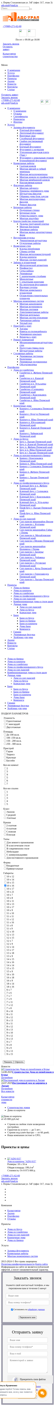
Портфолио (13, 75)
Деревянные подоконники (33, 361)
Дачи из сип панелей (30, 607)
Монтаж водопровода (31, 306)
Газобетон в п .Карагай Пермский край (32, 379)
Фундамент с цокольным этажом (37, 157)
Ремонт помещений (23, 339)
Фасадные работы (22, 185)
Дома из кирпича (22, 590)
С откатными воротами (32, 281)
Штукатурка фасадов (30, 193)
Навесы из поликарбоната (33, 331)
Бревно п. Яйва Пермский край (36, 463)
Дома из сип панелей (24, 519)
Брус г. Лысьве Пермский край (36, 441)
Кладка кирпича (28, 257)
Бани (16, 615)
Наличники (26, 359)
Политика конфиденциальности (18, 1264)
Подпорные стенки (30, 210)
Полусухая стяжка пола (32, 348)
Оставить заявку (8, 48)
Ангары (24, 328)
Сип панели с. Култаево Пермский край (32, 525)
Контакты (12, 86)
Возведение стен (22, 246)
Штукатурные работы (31, 350)
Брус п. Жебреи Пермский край (36, 447)
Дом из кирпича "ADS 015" (21, 1161)
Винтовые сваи (28, 135)
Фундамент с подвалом (32, 149)
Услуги (11, 73)
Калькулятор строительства (10, 55)
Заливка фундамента (24, 127)
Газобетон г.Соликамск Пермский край (32, 390)
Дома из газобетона (23, 370)
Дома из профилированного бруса (31, 483)
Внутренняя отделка (24, 237)
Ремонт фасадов (28, 204)
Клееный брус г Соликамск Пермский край (34, 492)
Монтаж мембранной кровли (35, 180)
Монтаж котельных (30, 315)
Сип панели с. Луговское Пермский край (33, 564)
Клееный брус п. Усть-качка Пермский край (34, 503)
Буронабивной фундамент (33, 160)
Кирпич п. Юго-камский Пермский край (32, 423)
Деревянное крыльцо (31, 334)
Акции (11, 81)
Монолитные (26, 279)
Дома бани (25, 626)
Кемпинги (25, 629)
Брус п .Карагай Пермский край (36, 444)
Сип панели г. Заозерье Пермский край (32, 553)
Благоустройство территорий (28, 221)
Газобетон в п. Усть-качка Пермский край (33, 385)
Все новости (7, 1091)
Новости (11, 84)
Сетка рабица (27, 270)
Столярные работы (23, 353)
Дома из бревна (21, 587)
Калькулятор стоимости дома (7, 1099)
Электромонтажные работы (34, 312)
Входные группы (28, 287)
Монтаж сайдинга (29, 188)
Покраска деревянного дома (34, 191)
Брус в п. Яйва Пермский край (36, 450)
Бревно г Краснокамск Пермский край (31, 459)
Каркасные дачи (28, 612)
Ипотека (17, 122)
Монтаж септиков (29, 309)
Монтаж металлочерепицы (34, 174)
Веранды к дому (28, 337)
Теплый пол (26, 323)
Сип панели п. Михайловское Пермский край (35, 536)
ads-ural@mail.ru (9, 5)
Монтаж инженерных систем (28, 301)
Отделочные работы (30, 243)
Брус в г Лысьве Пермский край (36, 452)
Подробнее (7, 1077)
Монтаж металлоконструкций (35, 254)
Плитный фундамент (31, 130)
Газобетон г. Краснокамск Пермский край (33, 396)
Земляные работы (29, 229)
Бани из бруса (27, 618)
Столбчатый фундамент (32, 138)
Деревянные (26, 273)
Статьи (11, 89)
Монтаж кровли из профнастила (36, 177)
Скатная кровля (28, 166)
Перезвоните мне (27, 1317)
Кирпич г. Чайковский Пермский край (31, 434)
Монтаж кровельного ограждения (31, 291)
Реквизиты (19, 119)
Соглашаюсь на (29, 1309)
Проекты (12, 78)
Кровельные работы (23, 163)
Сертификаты (20, 116)
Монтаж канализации (31, 304)
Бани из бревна (27, 620)
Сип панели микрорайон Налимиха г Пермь (33, 547)
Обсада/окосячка (28, 364)
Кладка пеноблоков (30, 248)
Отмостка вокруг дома (31, 215)
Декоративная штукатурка (33, 240)
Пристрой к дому (22, 326)
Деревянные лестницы (31, 356)
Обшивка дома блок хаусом (34, 196)
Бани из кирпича (28, 623)
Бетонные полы (28, 213)
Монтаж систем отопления (34, 317)
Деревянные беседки (24, 634)
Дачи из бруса (27, 609)
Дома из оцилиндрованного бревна (31, 455)
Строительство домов (18, 1107)
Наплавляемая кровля (31, 182)
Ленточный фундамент (32, 133)
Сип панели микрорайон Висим (36, 521)
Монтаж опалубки (29, 218)
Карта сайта (41, 1264)
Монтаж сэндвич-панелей (33, 259)
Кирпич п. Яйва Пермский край (36, 419)
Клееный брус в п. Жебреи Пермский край (33, 487)
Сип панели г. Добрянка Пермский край (32, 558)
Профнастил (26, 268)
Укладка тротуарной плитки (34, 224)
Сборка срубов (27, 251)
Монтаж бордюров (29, 226)
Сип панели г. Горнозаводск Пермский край (34, 575)
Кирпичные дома (22, 406)
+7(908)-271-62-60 (12, 26)
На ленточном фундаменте (34, 284)
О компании (13, 70)
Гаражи (17, 632)
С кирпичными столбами (33, 276)
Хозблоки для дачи (23, 637)
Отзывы (17, 113)
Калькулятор (13, 1210)
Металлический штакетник (34, 265)
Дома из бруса (20, 439)
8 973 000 (28, 1170)
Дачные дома (20, 604)
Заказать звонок (11, 44)
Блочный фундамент (30, 146)
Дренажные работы (30, 320)
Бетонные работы (22, 207)
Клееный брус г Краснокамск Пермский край (35, 498)
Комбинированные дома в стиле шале (33, 601)
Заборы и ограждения (24, 262)
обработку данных (36, 1309)
